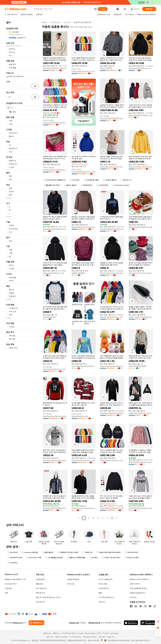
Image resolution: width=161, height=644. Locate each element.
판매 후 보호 (40, 593)
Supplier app (74, 623)
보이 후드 (95, 557)
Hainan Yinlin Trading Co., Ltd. (53, 273)
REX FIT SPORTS (106, 68)
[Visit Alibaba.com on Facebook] (131, 606)
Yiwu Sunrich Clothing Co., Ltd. (111, 317)
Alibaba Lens (18, 623)
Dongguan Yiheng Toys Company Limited (141, 273)
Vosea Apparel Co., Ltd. (80, 416)
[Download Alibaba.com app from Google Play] (148, 622)
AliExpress (47, 633)
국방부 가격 (88, 552)
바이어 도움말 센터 (105, 579)
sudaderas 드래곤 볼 (31, 552)
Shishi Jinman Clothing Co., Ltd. (111, 460)
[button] (95, 9)
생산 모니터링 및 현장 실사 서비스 (48, 597)
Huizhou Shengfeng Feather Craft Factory (112, 366)
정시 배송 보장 (41, 588)
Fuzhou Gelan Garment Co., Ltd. (83, 71)
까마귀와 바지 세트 (16, 557)
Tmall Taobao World (69, 633)
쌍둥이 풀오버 (48, 552)
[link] (158, 621)
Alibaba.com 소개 (11, 574)
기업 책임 (8, 588)
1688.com (56, 633)
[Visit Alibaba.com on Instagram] (145, 606)
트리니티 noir (127, 180)
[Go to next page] (117, 518)
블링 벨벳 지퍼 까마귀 (53, 185)
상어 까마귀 (13, 552)
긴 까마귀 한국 (103, 185)
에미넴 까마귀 (87, 185)
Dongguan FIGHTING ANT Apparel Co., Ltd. (112, 118)
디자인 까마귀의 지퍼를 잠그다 (55, 180)
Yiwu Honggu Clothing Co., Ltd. (54, 369)
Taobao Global (90, 633)
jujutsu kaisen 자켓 (35, 557)
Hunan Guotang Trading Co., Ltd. (140, 227)
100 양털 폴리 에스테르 (55, 557)
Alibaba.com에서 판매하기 (139, 579)
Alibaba (44, 22)
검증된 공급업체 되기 (137, 593)
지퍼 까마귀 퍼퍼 (132, 552)
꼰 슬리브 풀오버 (111, 180)
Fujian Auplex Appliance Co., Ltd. (83, 172)
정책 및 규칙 (40, 602)
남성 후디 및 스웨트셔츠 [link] (82, 22)
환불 (100, 593)
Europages (115, 633)
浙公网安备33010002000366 (119, 640)
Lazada (80, 633)
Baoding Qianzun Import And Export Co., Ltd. (84, 227)
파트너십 (133, 597)
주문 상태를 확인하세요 (138, 588)
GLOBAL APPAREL (78, 273)
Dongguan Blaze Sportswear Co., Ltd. (112, 229)
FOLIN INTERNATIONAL (137, 366)
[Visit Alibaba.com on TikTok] (154, 606)
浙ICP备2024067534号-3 (140, 640)
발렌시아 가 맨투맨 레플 (77, 557)
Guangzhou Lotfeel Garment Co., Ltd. (141, 413)
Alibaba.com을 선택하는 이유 (15, 579)
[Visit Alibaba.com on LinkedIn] (135, 606)
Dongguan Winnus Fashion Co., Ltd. (55, 170)
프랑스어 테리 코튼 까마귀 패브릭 (109, 552)
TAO (98, 633)
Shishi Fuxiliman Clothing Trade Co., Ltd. (141, 462)
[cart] (125, 9)
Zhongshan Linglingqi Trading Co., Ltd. (55, 68)
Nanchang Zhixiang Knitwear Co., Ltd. (141, 167)
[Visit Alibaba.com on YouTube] (150, 606)
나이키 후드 (76, 180)
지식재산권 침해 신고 (106, 597)
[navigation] (22, 270)
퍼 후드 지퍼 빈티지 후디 (112, 557)
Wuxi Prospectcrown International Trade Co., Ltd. (112, 273)
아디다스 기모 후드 (133, 557)
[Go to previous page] (79, 518)
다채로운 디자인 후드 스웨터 (69, 552)
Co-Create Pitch (11, 584)
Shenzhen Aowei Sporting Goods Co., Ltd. (55, 416)
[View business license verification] (102, 640)
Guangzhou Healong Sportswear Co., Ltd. (112, 413)
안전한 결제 (40, 579)
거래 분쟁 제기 (104, 588)
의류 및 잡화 (55, 22)
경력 (6, 593)
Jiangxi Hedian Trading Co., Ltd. (140, 68)
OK (35, 86)
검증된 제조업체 (73, 579)
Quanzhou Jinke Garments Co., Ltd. (55, 122)
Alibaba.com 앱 (94, 623)
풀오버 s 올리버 (71, 185)
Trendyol (105, 633)
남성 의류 (66, 22)
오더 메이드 (13, 563)
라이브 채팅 (103, 584)
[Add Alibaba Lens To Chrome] (36, 622)
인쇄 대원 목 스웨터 (92, 180)
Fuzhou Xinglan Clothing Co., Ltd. (83, 460)
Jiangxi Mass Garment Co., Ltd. (111, 167)
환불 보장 (39, 584)
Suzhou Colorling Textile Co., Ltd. (140, 115)
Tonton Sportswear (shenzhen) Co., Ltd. (84, 366)
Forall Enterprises (49, 317)
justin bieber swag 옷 (122, 185)
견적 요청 (70, 584)
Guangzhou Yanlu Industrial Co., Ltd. (55, 229)
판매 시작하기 (135, 584)
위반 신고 (102, 602)
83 (112, 518)
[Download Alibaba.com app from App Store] (131, 622)
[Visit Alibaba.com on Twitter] (140, 606)
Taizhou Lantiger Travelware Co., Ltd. (141, 317)
